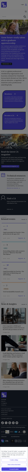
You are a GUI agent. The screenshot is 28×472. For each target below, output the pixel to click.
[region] (14, 459)
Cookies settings (14, 460)
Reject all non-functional (14, 464)
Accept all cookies (14, 469)
